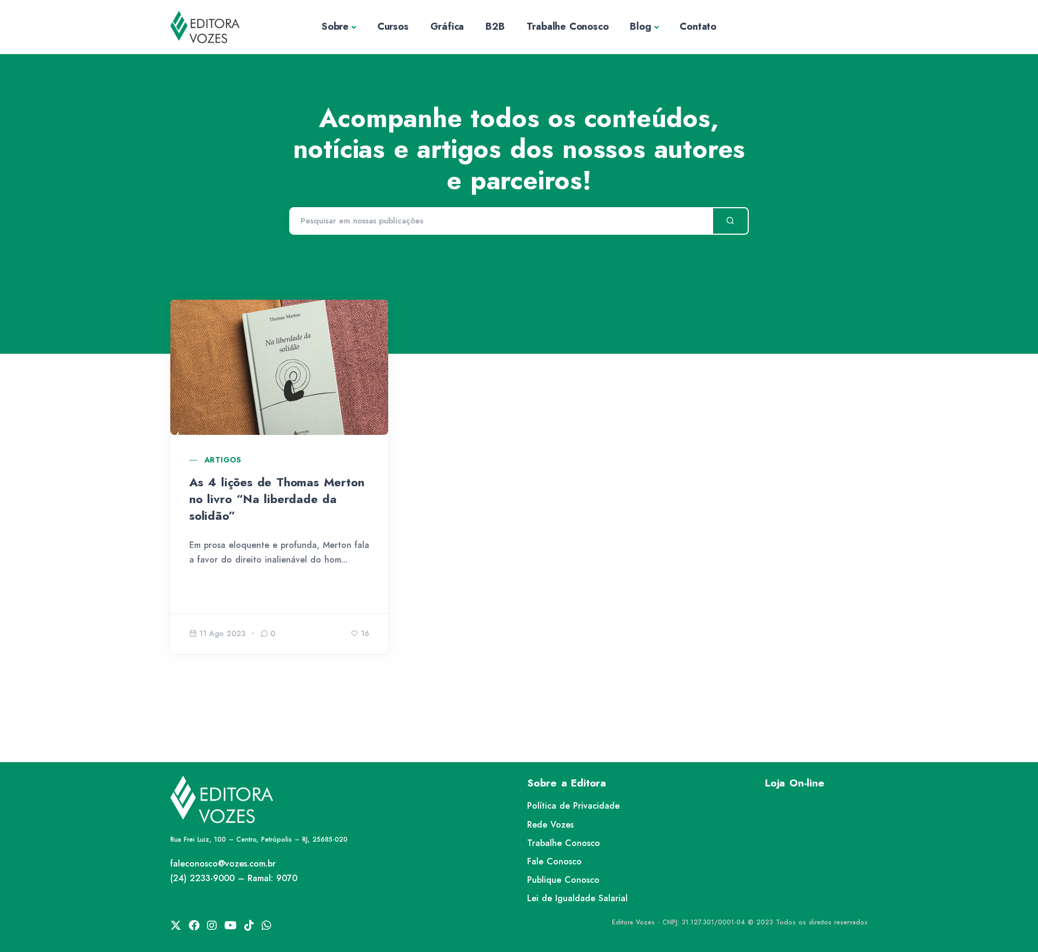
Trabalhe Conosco (568, 26)
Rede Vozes (550, 824)
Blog (640, 26)
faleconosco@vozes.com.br (223, 863)
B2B (494, 26)
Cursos (393, 26)
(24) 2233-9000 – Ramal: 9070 (233, 878)
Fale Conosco (554, 861)
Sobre (335, 26)
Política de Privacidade (573, 805)
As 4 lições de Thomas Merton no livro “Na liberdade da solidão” (276, 498)
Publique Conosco (563, 880)
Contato (698, 26)
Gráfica (447, 26)
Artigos (223, 459)
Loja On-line (794, 783)
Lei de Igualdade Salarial (577, 898)
